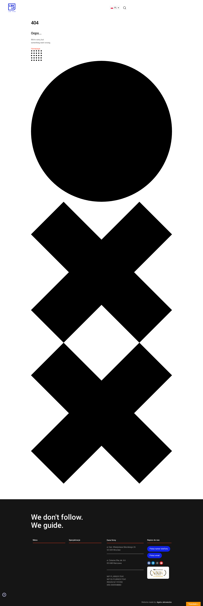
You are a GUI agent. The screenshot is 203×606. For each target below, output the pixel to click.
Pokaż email (155, 555)
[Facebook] (149, 563)
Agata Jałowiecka (164, 602)
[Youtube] (161, 563)
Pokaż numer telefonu (159, 549)
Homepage (35, 49)
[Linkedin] (153, 563)
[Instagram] (157, 563)
